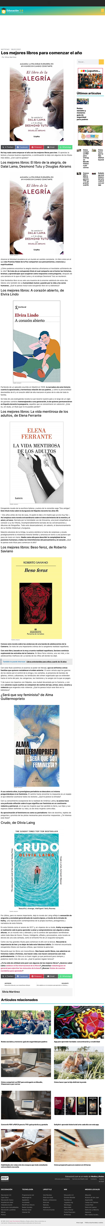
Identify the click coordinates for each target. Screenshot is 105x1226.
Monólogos (67, 1205)
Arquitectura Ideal (7, 1202)
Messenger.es (26, 1197)
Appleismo (25, 1200)
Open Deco (5, 1197)
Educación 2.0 (69, 1195)
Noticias (5, 49)
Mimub (3, 1212)
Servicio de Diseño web (80, 1179)
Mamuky (46, 1205)
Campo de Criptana (91, 1202)
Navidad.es (68, 1200)
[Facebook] (100, 3)
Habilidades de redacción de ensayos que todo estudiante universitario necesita (24, 1166)
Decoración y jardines (8, 1210)
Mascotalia (67, 1207)
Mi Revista (67, 1214)
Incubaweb (26, 1202)
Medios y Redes (97, 1176)
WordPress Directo (28, 1205)
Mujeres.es (46, 1207)
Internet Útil (26, 1212)
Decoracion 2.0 (6, 1195)
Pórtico (3, 1214)
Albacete (88, 1195)
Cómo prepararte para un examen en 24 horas (72, 1165)
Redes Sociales (27, 1207)
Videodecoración (6, 1205)
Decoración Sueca (7, 1200)
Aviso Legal (79, 1222)
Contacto (94, 1179)
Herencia (88, 1212)
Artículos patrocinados (62, 1179)
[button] (48, 2)
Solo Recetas (47, 1195)
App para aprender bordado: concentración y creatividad (77, 1042)
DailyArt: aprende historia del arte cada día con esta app (76, 1125)
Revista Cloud (26, 1210)
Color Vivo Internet (14, 1221)
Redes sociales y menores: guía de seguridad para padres (82, 113)
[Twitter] (103, 3)
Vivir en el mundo (49, 1210)
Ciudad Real (89, 1205)
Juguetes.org (68, 1202)
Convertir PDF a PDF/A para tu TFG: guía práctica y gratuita (87, 179)
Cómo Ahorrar (68, 1210)
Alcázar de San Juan (92, 1197)
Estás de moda (48, 1197)
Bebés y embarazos (49, 1200)
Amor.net (46, 1202)
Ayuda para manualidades (9, 1207)
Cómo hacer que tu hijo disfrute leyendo (101, 155)
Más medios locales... (92, 1214)
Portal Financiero (69, 1212)
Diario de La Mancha (92, 1210)
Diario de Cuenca (90, 1207)
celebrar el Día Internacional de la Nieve (23, 966)
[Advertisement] (52, 30)
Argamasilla (89, 1200)
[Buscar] (101, 61)
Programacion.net (28, 1195)
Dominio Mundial (69, 1197)
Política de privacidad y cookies (94, 1222)
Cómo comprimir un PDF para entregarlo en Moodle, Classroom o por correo (87, 159)
